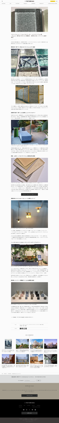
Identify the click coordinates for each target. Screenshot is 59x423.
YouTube (23, 409)
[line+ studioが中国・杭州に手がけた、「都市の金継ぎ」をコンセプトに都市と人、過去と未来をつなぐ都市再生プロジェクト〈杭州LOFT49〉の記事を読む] (8, 359)
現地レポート (32, 391)
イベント (21, 324)
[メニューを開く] (56, 1)
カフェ (27, 391)
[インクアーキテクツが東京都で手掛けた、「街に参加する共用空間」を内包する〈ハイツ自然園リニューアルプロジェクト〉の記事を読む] (36, 344)
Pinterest (35, 409)
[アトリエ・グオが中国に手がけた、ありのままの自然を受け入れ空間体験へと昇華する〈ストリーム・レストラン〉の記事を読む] (50, 359)
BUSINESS (33, 3)
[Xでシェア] (20, 328)
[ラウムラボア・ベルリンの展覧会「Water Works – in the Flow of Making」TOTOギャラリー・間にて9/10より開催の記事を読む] (8, 344)
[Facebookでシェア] (22, 328)
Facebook (32, 409)
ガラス (24, 324)
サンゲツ (35, 324)
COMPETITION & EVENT (52, 3)
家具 (25, 391)
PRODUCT (42, 3)
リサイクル (38, 324)
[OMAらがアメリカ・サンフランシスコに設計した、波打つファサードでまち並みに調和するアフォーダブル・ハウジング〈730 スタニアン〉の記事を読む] (50, 344)
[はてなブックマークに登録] (26, 328)
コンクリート (27, 324)
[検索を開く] (2, 1)
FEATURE (3, 3)
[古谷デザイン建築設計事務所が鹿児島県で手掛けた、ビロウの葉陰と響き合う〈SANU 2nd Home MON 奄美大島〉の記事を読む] (22, 344)
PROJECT (25, 3)
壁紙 (40, 324)
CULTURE (17, 3)
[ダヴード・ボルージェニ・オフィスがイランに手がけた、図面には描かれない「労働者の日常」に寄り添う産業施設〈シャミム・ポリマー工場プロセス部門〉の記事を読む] (36, 359)
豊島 (23, 325)
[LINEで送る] (24, 328)
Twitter (29, 409)
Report (29, 391)
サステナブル (31, 324)
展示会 (43, 324)
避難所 (26, 325)
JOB (10, 3)
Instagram (26, 409)
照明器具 (21, 325)
